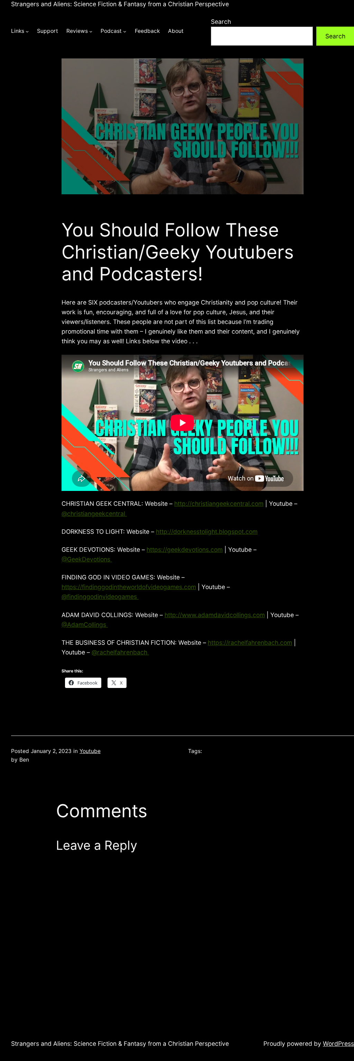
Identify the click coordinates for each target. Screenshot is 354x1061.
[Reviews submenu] (90, 31)
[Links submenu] (27, 31)
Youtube (90, 751)
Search (221, 21)
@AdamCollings (85, 624)
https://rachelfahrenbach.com (250, 642)
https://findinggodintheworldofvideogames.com (129, 586)
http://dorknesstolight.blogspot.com (207, 531)
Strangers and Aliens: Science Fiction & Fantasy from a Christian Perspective (120, 4)
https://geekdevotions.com (185, 549)
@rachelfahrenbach (120, 652)
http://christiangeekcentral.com (218, 503)
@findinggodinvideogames (100, 596)
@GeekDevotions (87, 559)
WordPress (338, 1043)
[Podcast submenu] (124, 31)
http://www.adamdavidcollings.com (215, 614)
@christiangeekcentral (94, 513)
